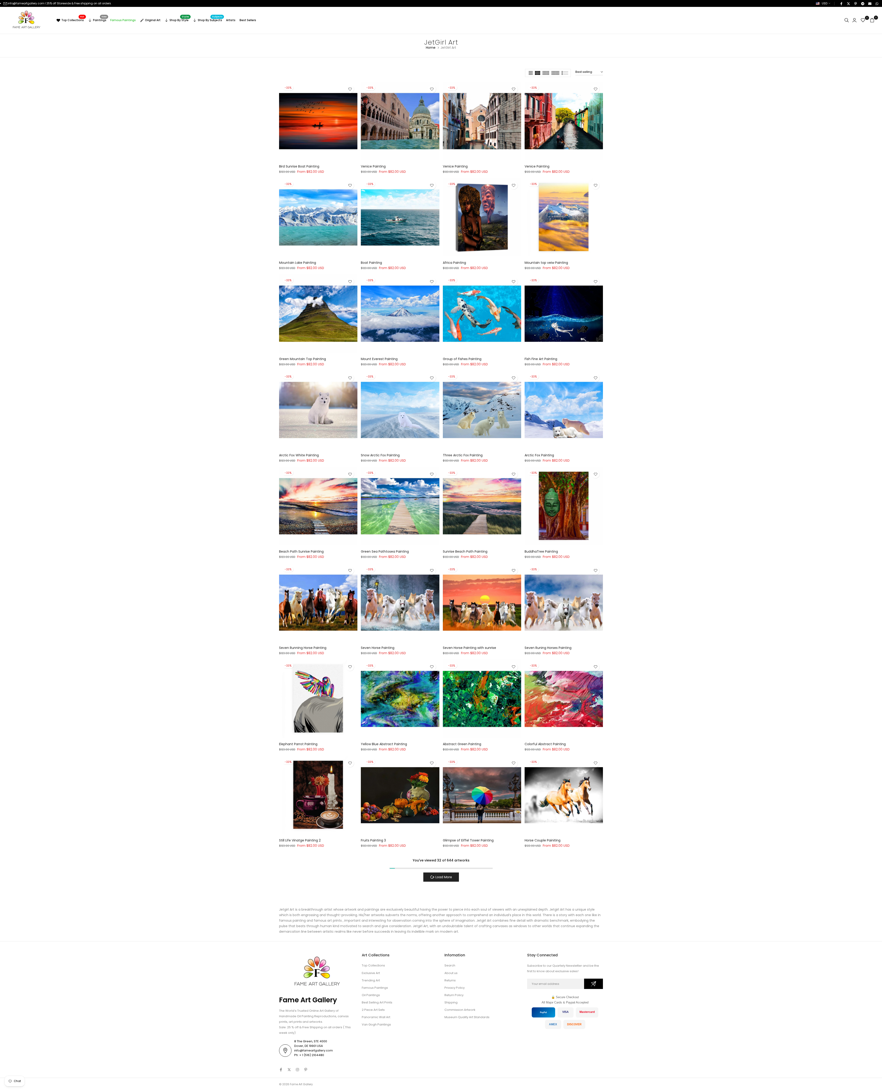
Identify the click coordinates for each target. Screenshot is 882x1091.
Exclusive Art (371, 973)
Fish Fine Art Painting (541, 359)
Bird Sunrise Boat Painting (299, 166)
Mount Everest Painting (379, 359)
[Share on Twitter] (848, 3)
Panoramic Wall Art (376, 1017)
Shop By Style (179, 19)
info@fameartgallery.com (26, 3)
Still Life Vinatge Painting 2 (300, 840)
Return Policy (454, 995)
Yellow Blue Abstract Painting (384, 744)
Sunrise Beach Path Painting (465, 551)
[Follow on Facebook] (281, 1069)
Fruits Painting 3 (373, 840)
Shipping (451, 1002)
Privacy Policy (454, 988)
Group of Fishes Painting (462, 359)
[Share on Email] (869, 3)
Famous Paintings (123, 20)
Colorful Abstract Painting (545, 744)
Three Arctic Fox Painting (463, 455)
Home (430, 47)
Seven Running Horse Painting (302, 647)
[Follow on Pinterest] (306, 1069)
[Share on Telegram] (862, 3)
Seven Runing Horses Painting (548, 647)
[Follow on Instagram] (297, 1069)
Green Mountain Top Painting (302, 359)
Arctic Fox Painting (539, 455)
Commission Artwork (459, 1010)
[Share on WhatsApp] (877, 3)
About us (451, 973)
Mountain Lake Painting (297, 262)
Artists (230, 20)
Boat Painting (371, 262)
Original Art (153, 20)
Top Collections (72, 19)
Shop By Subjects (210, 19)
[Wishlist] (350, 89)
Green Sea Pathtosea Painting (385, 551)
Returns (450, 980)
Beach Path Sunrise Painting (301, 551)
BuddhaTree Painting (541, 551)
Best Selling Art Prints (377, 1002)
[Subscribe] (593, 984)
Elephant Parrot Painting (298, 744)
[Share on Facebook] (841, 3)
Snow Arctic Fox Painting (380, 455)
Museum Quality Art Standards (466, 1017)
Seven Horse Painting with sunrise (469, 647)
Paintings (100, 19)
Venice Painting (373, 166)
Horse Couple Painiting (542, 840)
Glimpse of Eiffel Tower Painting (468, 840)
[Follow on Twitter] (289, 1069)
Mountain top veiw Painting (546, 262)
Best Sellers (248, 20)
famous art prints (328, 920)
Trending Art (371, 980)
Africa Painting (454, 262)
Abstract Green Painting (462, 744)
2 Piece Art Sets (373, 1010)
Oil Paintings (371, 995)
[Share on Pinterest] (855, 3)
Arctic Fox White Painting (299, 455)
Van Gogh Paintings (376, 1024)
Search (449, 965)
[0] (863, 20)
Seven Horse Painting (377, 647)
